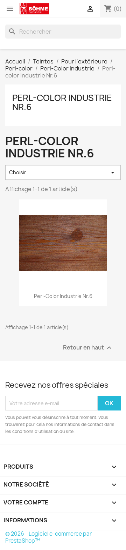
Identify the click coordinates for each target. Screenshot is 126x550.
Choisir (63, 172)
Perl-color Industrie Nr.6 (62, 102)
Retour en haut (88, 348)
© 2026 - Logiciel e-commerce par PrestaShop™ (48, 537)
